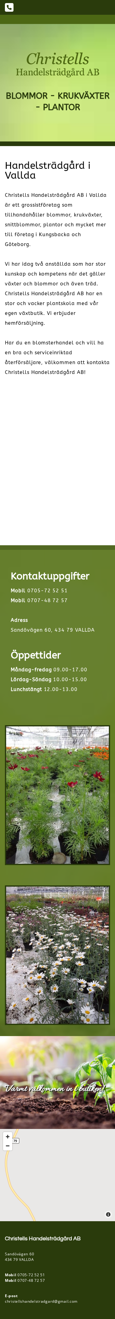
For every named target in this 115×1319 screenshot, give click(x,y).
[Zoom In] (7, 1136)
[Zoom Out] (7, 1145)
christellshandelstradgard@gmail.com (41, 1301)
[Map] (57, 1175)
